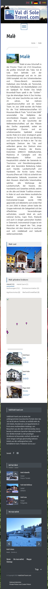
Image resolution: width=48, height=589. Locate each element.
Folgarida (24, 503)
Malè (39, 43)
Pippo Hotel (26, 388)
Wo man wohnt (18, 559)
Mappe (29, 559)
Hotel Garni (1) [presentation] (22, 284)
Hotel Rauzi (26, 355)
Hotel (22, 476)
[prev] (9, 270)
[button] (17, 324)
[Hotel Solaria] (24, 532)
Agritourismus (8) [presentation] (13, 292)
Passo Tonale (25, 478)
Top (37, 569)
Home (33, 43)
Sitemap (9, 562)
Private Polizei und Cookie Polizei (20, 584)
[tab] (10, 285)
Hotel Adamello (25, 472)
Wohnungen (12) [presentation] (13, 288)
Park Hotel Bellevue (26, 485)
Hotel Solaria (10, 549)
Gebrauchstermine (15, 582)
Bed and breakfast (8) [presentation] (30, 292)
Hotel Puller (26, 371)
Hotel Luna (24, 497)
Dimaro (23, 490)
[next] (38, 270)
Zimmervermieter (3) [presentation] (30, 288)
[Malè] (24, 260)
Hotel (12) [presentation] (10, 284)
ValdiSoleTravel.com (24, 575)
